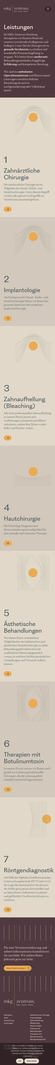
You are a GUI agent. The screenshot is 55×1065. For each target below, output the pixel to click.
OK (20, 1061)
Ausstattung (9, 1020)
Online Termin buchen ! (16, 968)
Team (6, 1018)
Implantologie (22, 290)
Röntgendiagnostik (29, 870)
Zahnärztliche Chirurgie (40, 1015)
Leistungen (8, 1023)
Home (48, 9)
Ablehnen (31, 1061)
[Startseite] (16, 8)
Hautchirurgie (22, 519)
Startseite (8, 1015)
